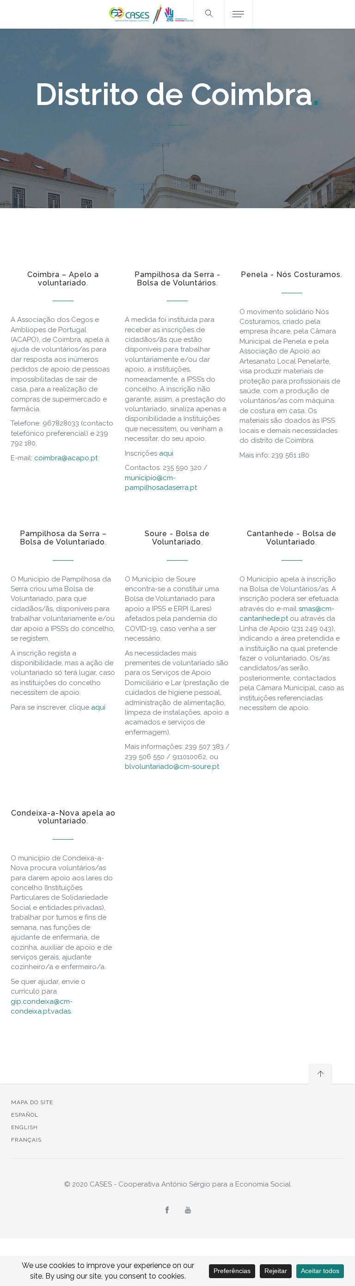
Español (24, 1115)
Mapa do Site (32, 1102)
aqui (166, 453)
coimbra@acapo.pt (66, 458)
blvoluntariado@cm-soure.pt (172, 766)
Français (26, 1140)
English (24, 1127)
